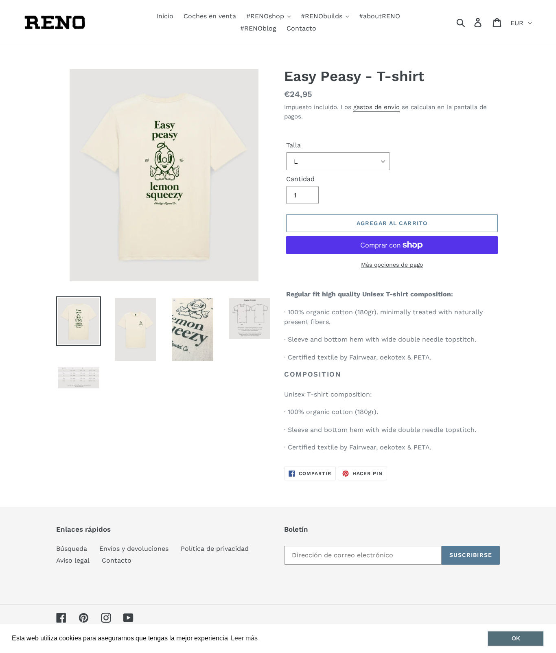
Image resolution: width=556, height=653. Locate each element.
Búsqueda (71, 548)
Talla (293, 145)
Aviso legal (73, 560)
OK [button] (516, 638)
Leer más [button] (244, 638)
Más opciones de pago (392, 264)
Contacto (116, 560)
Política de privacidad (215, 548)
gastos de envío (376, 107)
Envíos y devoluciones (134, 548)
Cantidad (300, 179)
